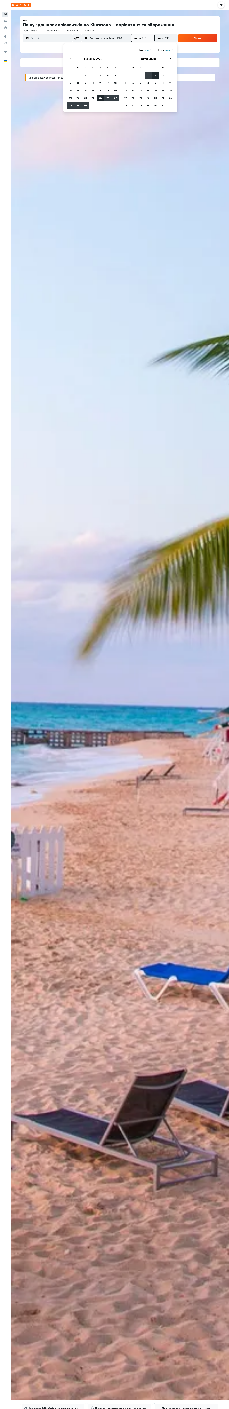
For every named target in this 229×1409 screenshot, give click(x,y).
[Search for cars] (5, 27)
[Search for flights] (5, 14)
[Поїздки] (5, 52)
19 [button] (108, 90)
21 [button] (70, 97)
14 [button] (70, 90)
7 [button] (70, 82)
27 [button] (115, 97)
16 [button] (85, 90)
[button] (5, 4)
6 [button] (115, 75)
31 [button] (163, 105)
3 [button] (93, 75)
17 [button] (93, 90)
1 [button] (77, 75)
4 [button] (100, 75)
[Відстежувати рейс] (5, 43)
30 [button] (85, 105)
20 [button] (115, 90)
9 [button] (85, 82)
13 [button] (115, 82)
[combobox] (31, 30)
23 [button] (85, 97)
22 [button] (77, 97)
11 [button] (100, 82)
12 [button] (108, 82)
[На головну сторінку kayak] (21, 5)
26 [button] (107, 97)
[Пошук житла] (5, 21)
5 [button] (108, 75)
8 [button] (78, 82)
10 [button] (93, 82)
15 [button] (78, 90)
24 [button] (92, 97)
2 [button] (85, 75)
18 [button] (100, 90)
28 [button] (70, 105)
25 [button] (100, 97)
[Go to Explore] (5, 36)
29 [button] (77, 105)
